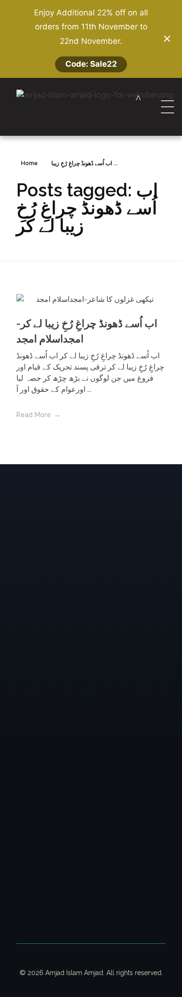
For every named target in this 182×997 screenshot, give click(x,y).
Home (29, 163)
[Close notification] (167, 38)
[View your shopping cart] (138, 98)
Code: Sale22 (91, 64)
